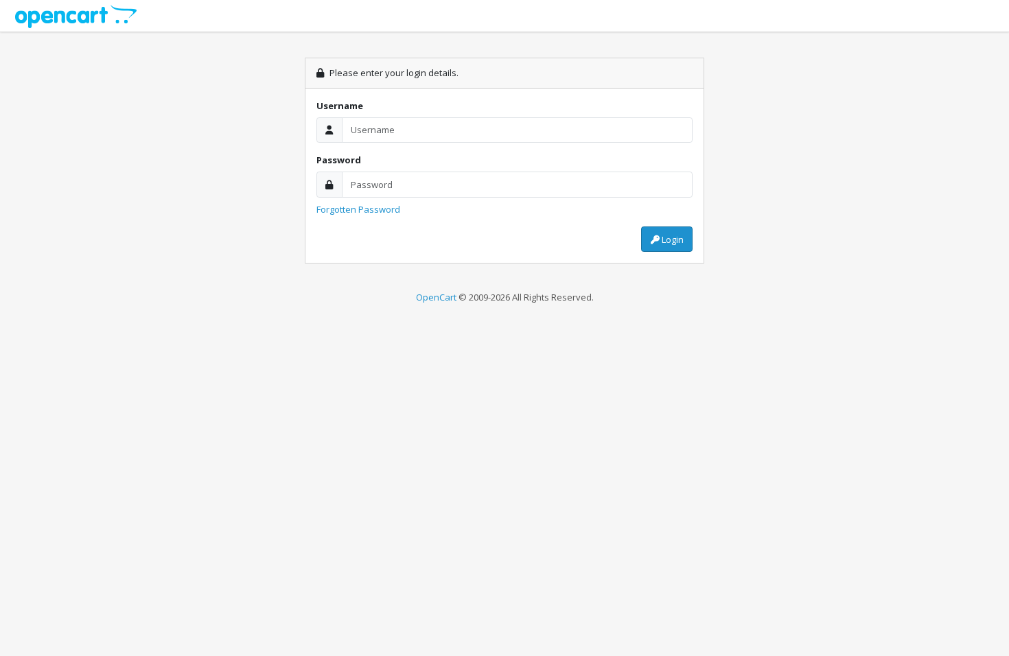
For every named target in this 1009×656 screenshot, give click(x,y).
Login (672, 239)
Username (339, 105)
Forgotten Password (358, 209)
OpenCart (436, 297)
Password (338, 160)
